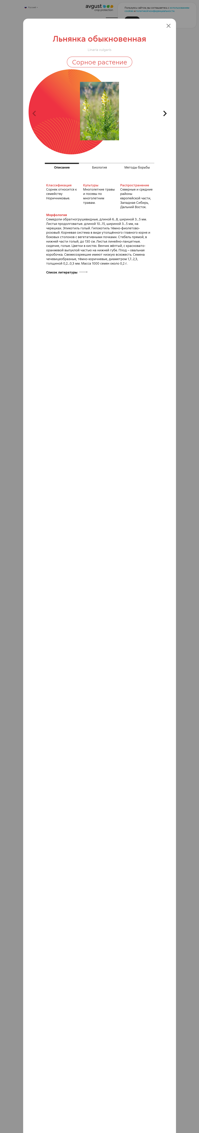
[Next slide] (162, 113)
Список (62, 272)
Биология (99, 167)
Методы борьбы (137, 167)
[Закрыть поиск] (169, 25)
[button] (37, 113)
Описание (62, 167)
